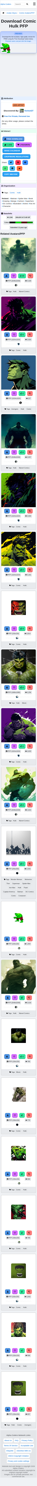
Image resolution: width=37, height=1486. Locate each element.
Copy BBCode (11, 174)
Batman (13, 199)
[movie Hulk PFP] (18, 1036)
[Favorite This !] (14, 687)
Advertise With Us (24, 1451)
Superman (16, 883)
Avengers (14, 409)
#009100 (30, 222)
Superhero (29, 201)
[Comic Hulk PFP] (18, 918)
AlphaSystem (25, 638)
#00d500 (18, 222)
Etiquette (9, 1451)
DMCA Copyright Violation (18, 1456)
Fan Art (31, 204)
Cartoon (21, 201)
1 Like (9, 145)
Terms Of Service (11, 1446)
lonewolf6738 (25, 873)
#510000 (24, 222)
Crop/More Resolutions (16, 157)
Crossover (22, 896)
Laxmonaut (25, 344)
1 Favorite (24, 145)
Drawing (6, 201)
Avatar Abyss (11, 13)
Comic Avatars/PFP (27, 13)
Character (6, 206)
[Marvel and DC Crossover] (18, 843)
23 (23, 276)
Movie (24, 703)
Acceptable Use (27, 1446)
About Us (8, 1440)
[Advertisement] (18, 74)
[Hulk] (18, 1388)
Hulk (19, 193)
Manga (13, 201)
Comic (12, 193)
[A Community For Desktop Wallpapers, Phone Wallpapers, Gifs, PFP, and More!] (3, 13)
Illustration (17, 204)
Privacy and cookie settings (18, 1461)
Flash (26, 887)
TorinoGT (28, 111)
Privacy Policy (27, 1440)
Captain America (9, 892)
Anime (25, 204)
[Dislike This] (30, 687)
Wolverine (28, 879)
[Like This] (22, 1115)
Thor (8, 883)
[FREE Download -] (7, 687)
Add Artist (18, 105)
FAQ (16, 1440)
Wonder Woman (16, 879)
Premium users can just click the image (18, 41)
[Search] (27, 4)
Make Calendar (12, 151)
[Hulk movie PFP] (18, 666)
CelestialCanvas (25, 285)
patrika (25, 403)
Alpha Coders (5, 4)
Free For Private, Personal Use (17, 116)
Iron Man (12, 887)
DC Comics (7, 204)
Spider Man (22, 199)
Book (30, 199)
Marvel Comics (24, 291)
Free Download (14, 139)
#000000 (12, 222)
